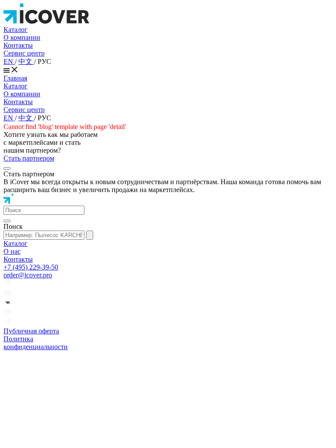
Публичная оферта (31, 331)
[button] (44, 210)
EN (9, 61)
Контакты (18, 45)
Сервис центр (24, 53)
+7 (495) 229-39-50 (31, 267)
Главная (15, 78)
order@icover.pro (28, 275)
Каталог (16, 29)
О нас (12, 251)
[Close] (7, 168)
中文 (26, 61)
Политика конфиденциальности (36, 342)
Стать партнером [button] (29, 158)
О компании (22, 37)
